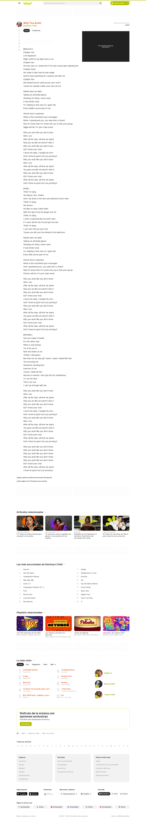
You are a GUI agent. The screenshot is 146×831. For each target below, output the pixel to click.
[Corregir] (19, 46)
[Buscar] (100, 3)
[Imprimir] (19, 43)
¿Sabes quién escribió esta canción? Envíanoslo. (34, 477)
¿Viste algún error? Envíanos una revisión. (32, 481)
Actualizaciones (24, 775)
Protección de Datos (103, 768)
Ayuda (98, 761)
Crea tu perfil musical (64, 761)
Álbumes (22, 768)
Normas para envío (102, 775)
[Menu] (19, 3)
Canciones (22, 761)
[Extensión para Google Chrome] (49, 793)
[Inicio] (18, 733)
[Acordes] (19, 40)
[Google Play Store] (22, 793)
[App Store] (33, 793)
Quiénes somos (101, 772)
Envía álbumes (62, 764)
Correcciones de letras (65, 772)
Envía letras (61, 768)
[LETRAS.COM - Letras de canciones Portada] (27, 3)
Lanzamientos (23, 779)
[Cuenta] (127, 3)
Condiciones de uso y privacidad (107, 764)
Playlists (22, 772)
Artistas (21, 764)
